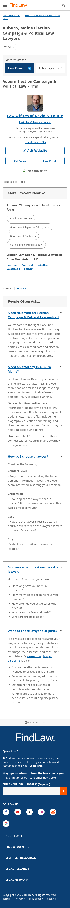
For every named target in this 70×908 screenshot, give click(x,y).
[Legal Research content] (63, 869)
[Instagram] (41, 812)
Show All (7, 288)
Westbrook (13, 269)
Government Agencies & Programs (29, 227)
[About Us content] (63, 836)
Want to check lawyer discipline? (32, 631)
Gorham (28, 269)
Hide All (21, 288)
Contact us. (36, 765)
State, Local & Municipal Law (26, 244)
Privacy (19, 898)
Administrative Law (21, 218)
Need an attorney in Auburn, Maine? (30, 369)
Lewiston (12, 265)
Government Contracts (23, 236)
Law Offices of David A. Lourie (35, 115)
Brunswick (28, 265)
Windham (43, 265)
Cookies (51, 898)
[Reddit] (53, 812)
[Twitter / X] (29, 812)
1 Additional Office (35, 142)
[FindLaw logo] (19, 5)
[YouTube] (17, 812)
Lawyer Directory (11, 15)
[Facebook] (6, 812)
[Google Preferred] (6, 823)
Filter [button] (10, 47)
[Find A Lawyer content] (63, 847)
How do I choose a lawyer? (28, 456)
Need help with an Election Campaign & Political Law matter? (33, 315)
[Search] (63, 5)
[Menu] (4, 5)
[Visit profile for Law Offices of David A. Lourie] (35, 103)
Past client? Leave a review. (35, 122)
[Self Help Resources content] (63, 858)
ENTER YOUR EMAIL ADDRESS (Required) (26, 784)
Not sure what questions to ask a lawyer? (33, 569)
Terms (6, 898)
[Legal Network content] (63, 880)
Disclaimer (35, 898)
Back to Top (36, 722)
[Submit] (63, 791)
